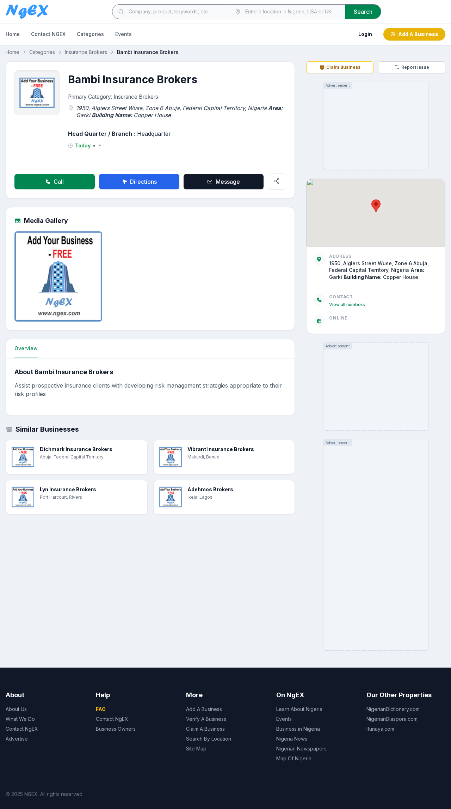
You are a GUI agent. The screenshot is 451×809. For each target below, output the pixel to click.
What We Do (20, 719)
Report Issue (415, 67)
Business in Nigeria (298, 729)
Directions (143, 181)
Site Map (196, 749)
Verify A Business (206, 719)
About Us (16, 709)
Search (363, 11)
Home (13, 34)
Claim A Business (205, 729)
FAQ (101, 709)
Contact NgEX (22, 729)
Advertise (17, 739)
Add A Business (418, 34)
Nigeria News (291, 739)
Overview (26, 348)
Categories (90, 34)
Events (123, 34)
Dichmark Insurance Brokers (76, 449)
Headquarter (154, 133)
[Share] (277, 182)
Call (59, 181)
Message (228, 181)
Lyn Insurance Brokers (68, 489)
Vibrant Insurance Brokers (220, 449)
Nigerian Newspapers (301, 749)
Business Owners (116, 729)
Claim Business (343, 67)
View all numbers (347, 304)
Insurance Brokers (86, 52)
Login (365, 34)
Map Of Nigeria (293, 758)
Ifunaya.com (380, 729)
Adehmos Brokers (210, 489)
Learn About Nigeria (299, 709)
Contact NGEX (48, 34)
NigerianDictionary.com (393, 709)
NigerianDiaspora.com (392, 719)
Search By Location (208, 739)
